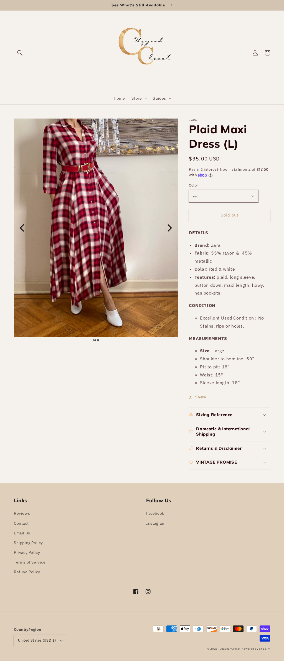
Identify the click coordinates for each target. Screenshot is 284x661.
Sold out (230, 215)
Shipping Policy (28, 542)
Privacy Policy (27, 552)
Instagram (155, 523)
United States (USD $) (37, 640)
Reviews (22, 513)
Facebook (155, 513)
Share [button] (200, 396)
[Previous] (22, 228)
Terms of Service (30, 562)
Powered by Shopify (256, 648)
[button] (20, 53)
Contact (21, 523)
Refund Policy (27, 571)
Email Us (22, 533)
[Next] (170, 228)
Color (193, 185)
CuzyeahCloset (230, 648)
